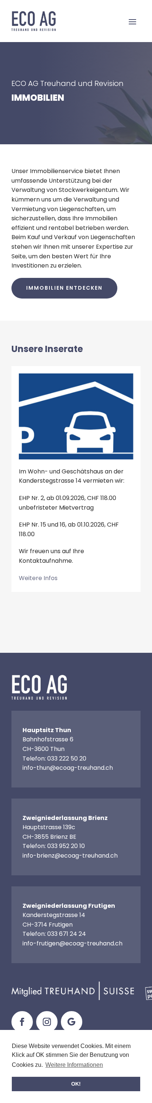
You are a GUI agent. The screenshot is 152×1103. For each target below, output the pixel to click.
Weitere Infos (38, 578)
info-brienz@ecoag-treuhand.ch (70, 855)
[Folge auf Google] (71, 1022)
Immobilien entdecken (64, 288)
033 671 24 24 (66, 934)
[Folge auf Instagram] (47, 1022)
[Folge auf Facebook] (22, 1022)
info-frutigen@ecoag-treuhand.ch (72, 943)
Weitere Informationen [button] (74, 1065)
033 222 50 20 (66, 758)
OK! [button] (76, 1084)
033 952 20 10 (66, 846)
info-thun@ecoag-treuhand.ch (68, 768)
